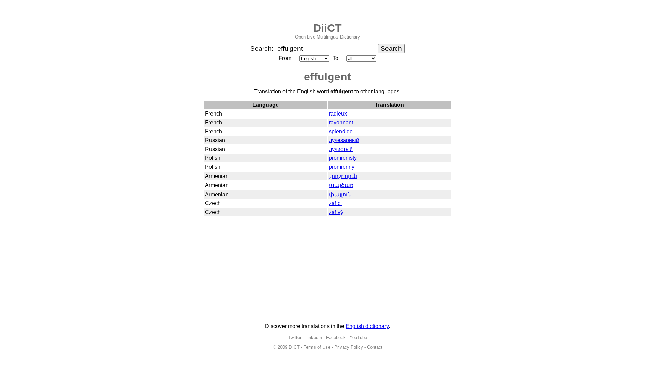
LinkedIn (313, 337)
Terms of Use (317, 347)
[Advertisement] (327, 270)
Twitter (294, 337)
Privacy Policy (348, 347)
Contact (374, 347)
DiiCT (327, 28)
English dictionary (367, 326)
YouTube (358, 337)
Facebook (336, 337)
